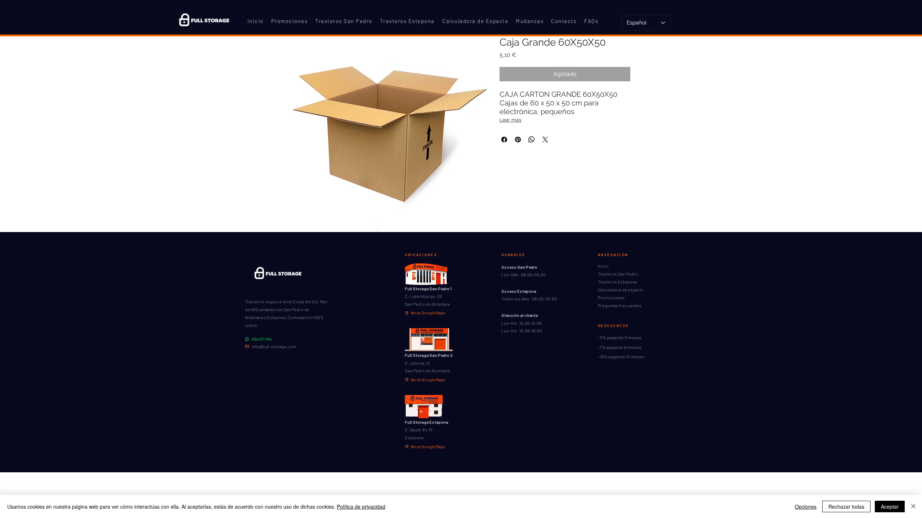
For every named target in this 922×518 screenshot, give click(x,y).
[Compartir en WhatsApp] (531, 139)
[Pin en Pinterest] (518, 139)
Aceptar (890, 506)
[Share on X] (545, 139)
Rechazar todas (846, 506)
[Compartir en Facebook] (504, 139)
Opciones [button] (805, 506)
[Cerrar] (913, 506)
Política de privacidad (361, 506)
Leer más (511, 120)
